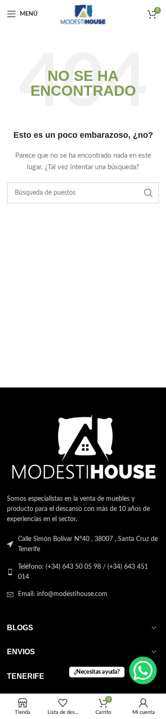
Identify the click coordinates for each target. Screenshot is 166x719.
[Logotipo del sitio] (82, 14)
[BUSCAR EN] (148, 192)
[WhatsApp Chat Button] (143, 670)
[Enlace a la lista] (83, 572)
